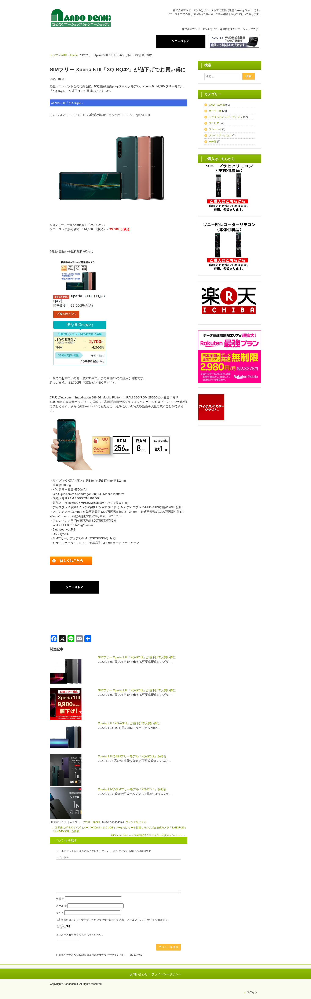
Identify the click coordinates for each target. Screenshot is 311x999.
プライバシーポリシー (166, 974)
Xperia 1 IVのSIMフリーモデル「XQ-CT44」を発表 (132, 789)
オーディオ (215, 110)
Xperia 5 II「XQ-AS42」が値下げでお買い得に (129, 723)
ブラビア (214, 123)
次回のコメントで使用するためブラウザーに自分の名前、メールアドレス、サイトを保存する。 (115, 919)
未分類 (212, 141)
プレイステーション (220, 135)
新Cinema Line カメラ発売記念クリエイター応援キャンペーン (148, 835)
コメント (62, 857)
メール (61, 905)
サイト (60, 912)
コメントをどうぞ (136, 822)
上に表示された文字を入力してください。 (80, 934)
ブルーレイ (215, 129)
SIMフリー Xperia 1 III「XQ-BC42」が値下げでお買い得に (137, 657)
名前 (60, 898)
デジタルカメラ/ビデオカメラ (225, 117)
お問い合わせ (139, 974)
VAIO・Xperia (92, 822)
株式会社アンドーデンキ (81, 18)
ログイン (251, 992)
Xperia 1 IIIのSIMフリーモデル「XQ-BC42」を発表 (132, 756)
